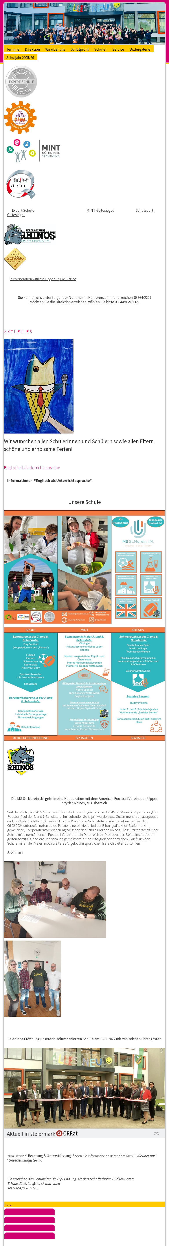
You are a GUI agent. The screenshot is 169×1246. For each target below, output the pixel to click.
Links (84, 1229)
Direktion (32, 49)
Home (8, 1205)
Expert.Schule (23, 210)
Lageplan (84, 1221)
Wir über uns (55, 49)
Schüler (100, 49)
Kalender (84, 1237)
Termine (12, 49)
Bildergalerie (140, 49)
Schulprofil (80, 49)
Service (118, 49)
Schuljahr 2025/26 (20, 57)
